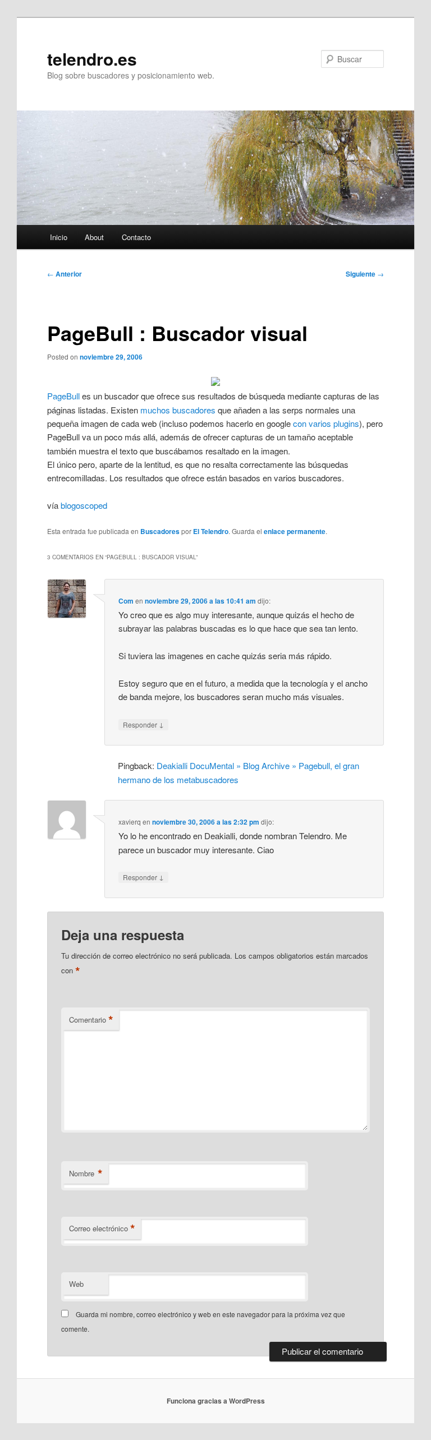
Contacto (136, 237)
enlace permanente (294, 531)
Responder (143, 724)
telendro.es (92, 59)
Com (126, 601)
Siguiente (365, 274)
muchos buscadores (178, 410)
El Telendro (210, 531)
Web (76, 1283)
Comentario (91, 1020)
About (94, 237)
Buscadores (160, 531)
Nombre (86, 1174)
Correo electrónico (102, 1228)
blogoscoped (84, 505)
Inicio (58, 237)
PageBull (63, 396)
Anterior (64, 274)
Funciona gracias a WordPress (216, 1401)
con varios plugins (326, 423)
